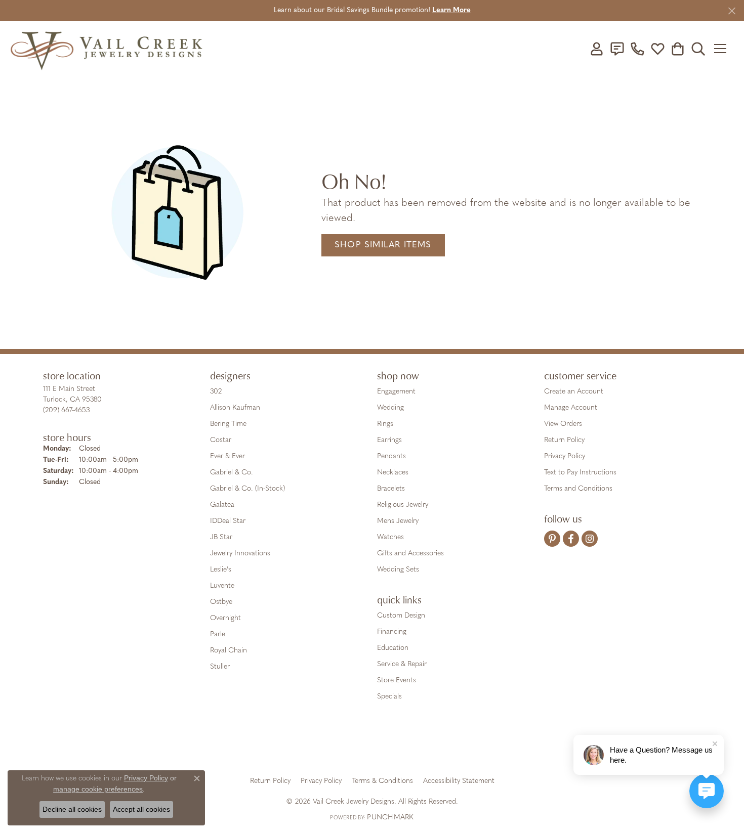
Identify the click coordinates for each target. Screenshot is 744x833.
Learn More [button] (451, 10)
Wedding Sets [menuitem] (398, 570)
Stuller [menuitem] (220, 667)
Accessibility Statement (458, 781)
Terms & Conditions (382, 781)
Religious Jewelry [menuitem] (402, 505)
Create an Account (573, 392)
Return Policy (564, 440)
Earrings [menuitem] (389, 440)
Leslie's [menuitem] (220, 570)
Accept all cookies (141, 809)
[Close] (731, 11)
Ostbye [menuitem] (221, 602)
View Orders (563, 424)
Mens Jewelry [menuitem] (398, 521)
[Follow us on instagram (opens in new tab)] (590, 539)
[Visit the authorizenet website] (414, 745)
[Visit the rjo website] (375, 745)
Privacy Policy (564, 456)
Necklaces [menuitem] (392, 472)
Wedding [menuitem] (390, 408)
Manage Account (570, 408)
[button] (597, 48)
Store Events (396, 680)
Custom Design (401, 616)
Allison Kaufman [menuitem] (235, 408)
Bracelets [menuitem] (391, 489)
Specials (389, 696)
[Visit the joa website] (337, 745)
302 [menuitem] (216, 392)
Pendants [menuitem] (391, 456)
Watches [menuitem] (390, 537)
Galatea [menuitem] (222, 505)
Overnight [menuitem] (225, 618)
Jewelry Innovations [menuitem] (240, 553)
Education (392, 648)
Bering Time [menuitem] (228, 424)
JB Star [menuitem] (221, 537)
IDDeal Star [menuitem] (227, 521)
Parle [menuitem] (217, 634)
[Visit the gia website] (292, 745)
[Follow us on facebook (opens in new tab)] (571, 539)
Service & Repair (402, 664)
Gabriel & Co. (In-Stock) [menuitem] (247, 489)
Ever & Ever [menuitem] (227, 456)
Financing (391, 632)
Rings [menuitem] (385, 424)
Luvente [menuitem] (222, 586)
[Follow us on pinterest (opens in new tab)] (552, 539)
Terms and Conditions (578, 489)
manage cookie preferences (98, 789)
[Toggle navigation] (723, 48)
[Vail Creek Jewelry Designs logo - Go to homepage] (106, 48)
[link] (617, 48)
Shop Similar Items (383, 245)
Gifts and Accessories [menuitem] (410, 553)
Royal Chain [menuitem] (228, 650)
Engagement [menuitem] (396, 392)
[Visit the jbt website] (455, 745)
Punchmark (390, 817)
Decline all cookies (72, 809)
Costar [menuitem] (220, 440)
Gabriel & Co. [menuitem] (231, 472)
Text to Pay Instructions (580, 472)
